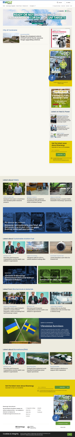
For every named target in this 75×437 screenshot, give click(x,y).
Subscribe (62, 427)
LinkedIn (39, 408)
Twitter (39, 410)
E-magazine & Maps (30, 408)
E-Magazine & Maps (63, 423)
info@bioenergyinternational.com (12, 413)
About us (28, 414)
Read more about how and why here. (34, 434)
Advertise (28, 410)
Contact (28, 416)
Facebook (39, 412)
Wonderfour (29, 430)
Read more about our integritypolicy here (61, 160)
